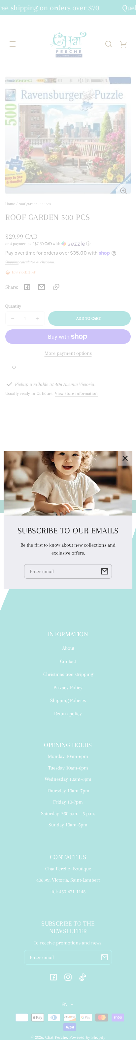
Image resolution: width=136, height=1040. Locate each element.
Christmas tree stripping (68, 674)
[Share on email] (41, 287)
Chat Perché (56, 1037)
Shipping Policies (68, 700)
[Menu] (12, 44)
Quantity (13, 306)
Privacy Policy (68, 687)
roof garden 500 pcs (34, 204)
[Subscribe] (104, 957)
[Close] (125, 458)
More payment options (68, 353)
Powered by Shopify (87, 1037)
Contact (68, 661)
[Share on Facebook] (27, 287)
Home (10, 204)
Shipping (11, 262)
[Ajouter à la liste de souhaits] (14, 367)
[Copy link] (56, 287)
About (68, 648)
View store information (76, 393)
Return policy (68, 714)
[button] (108, 44)
